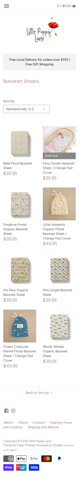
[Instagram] (13, 410)
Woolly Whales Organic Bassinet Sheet (55, 351)
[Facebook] (6, 410)
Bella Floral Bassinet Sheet (17, 165)
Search (8, 422)
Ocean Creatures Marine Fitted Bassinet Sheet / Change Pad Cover (19, 353)
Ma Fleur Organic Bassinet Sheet (15, 292)
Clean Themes (26, 445)
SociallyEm (11, 450)
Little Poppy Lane (40, 441)
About (23, 422)
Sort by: (9, 101)
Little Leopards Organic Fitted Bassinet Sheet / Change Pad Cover (57, 231)
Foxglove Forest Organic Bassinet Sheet (15, 229)
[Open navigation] (6, 6)
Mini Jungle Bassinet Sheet (57, 292)
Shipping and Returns (43, 427)
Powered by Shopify (49, 445)
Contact (39, 422)
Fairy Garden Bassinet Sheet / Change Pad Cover (59, 168)
